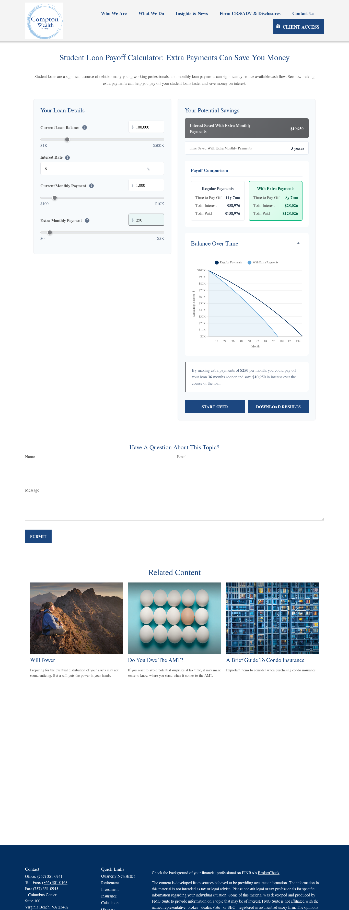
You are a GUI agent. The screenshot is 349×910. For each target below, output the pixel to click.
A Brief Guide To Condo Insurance (265, 659)
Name (30, 456)
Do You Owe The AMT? (155, 659)
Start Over (215, 407)
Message (32, 490)
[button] (114, 13)
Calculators (110, 902)
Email (182, 456)
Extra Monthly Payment (64, 221)
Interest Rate (54, 157)
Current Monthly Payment (66, 186)
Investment (110, 889)
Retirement (110, 882)
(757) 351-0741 (50, 876)
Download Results (278, 407)
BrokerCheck (269, 872)
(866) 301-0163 (54, 882)
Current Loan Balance (62, 127)
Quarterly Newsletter (118, 876)
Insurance (109, 896)
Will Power (42, 659)
